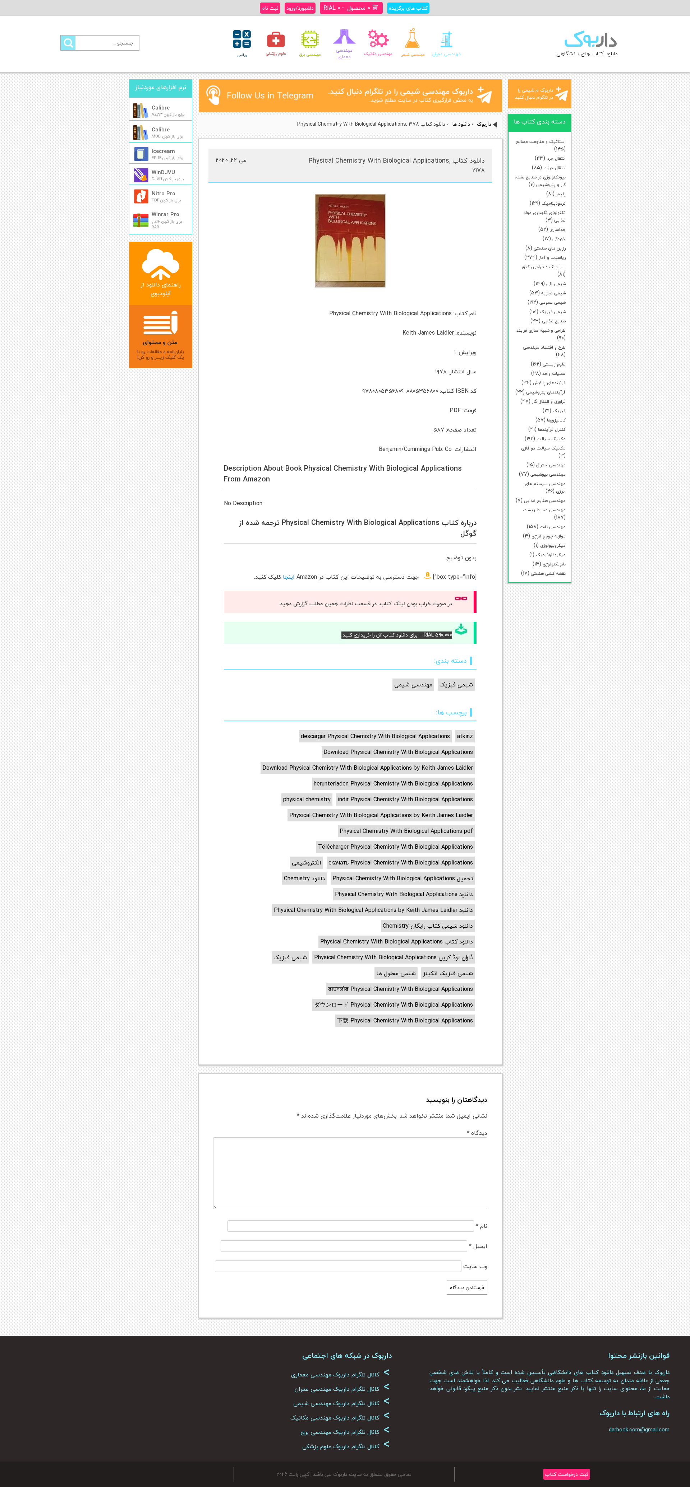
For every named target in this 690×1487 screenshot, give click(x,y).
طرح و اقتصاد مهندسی (544, 347)
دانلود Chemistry (304, 878)
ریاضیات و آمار (552, 257)
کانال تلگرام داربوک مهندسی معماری (340, 1375)
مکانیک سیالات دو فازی (543, 448)
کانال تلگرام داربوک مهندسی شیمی (341, 1403)
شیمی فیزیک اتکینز (448, 973)
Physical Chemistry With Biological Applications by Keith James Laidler (381, 815)
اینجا (289, 577)
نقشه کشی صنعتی (548, 573)
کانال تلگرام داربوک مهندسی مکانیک (340, 1418)
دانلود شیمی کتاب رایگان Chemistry (428, 926)
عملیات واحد (554, 373)
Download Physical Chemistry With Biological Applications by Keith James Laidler (367, 768)
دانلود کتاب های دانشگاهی (587, 53)
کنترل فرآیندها (552, 429)
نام (481, 1226)
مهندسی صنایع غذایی (545, 500)
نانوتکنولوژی (554, 564)
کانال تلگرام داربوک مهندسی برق (345, 1432)
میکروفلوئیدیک (551, 555)
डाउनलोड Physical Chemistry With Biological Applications (400, 989)
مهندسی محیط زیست (544, 510)
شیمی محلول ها (396, 973)
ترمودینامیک (554, 203)
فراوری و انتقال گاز (549, 401)
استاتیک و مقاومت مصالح (541, 141)
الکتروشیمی (306, 863)
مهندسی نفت (553, 527)
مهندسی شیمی (413, 685)
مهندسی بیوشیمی (548, 474)
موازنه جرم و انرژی (549, 536)
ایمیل (478, 1246)
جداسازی (557, 229)
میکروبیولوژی (553, 545)
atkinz (465, 736)
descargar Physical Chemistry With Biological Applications (375, 736)
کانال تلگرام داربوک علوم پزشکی (346, 1446)
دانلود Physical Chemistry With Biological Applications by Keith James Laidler (373, 910)
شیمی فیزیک (553, 312)
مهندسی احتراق (551, 465)
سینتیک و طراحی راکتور (543, 267)
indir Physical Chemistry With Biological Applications (405, 799)
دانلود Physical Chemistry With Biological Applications (404, 894)
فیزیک (559, 411)
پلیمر (561, 194)
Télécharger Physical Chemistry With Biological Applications (395, 847)
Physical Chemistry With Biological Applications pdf (406, 831)
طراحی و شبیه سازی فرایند (541, 330)
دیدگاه (477, 1133)
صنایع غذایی (554, 321)
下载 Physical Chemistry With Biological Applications (405, 1021)
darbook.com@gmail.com (639, 1429)
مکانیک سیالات (551, 439)
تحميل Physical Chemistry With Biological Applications (402, 878)
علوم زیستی (554, 364)
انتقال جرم (556, 158)
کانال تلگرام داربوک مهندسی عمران (342, 1389)
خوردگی (559, 239)
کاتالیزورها (556, 420)
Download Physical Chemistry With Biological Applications (398, 752)
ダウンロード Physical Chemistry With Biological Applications (393, 1005)
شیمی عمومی (552, 302)
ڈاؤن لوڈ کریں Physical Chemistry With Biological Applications (393, 957)
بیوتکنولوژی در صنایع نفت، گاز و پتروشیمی (540, 180)
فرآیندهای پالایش (549, 383)
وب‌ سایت (475, 1266)
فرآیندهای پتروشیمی (546, 392)
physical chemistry (307, 799)
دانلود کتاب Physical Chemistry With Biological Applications (396, 942)
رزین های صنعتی (550, 248)
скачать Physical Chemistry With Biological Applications (400, 863)
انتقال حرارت (554, 168)
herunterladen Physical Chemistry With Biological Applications (393, 784)
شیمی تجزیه (553, 293)
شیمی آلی (556, 284)
